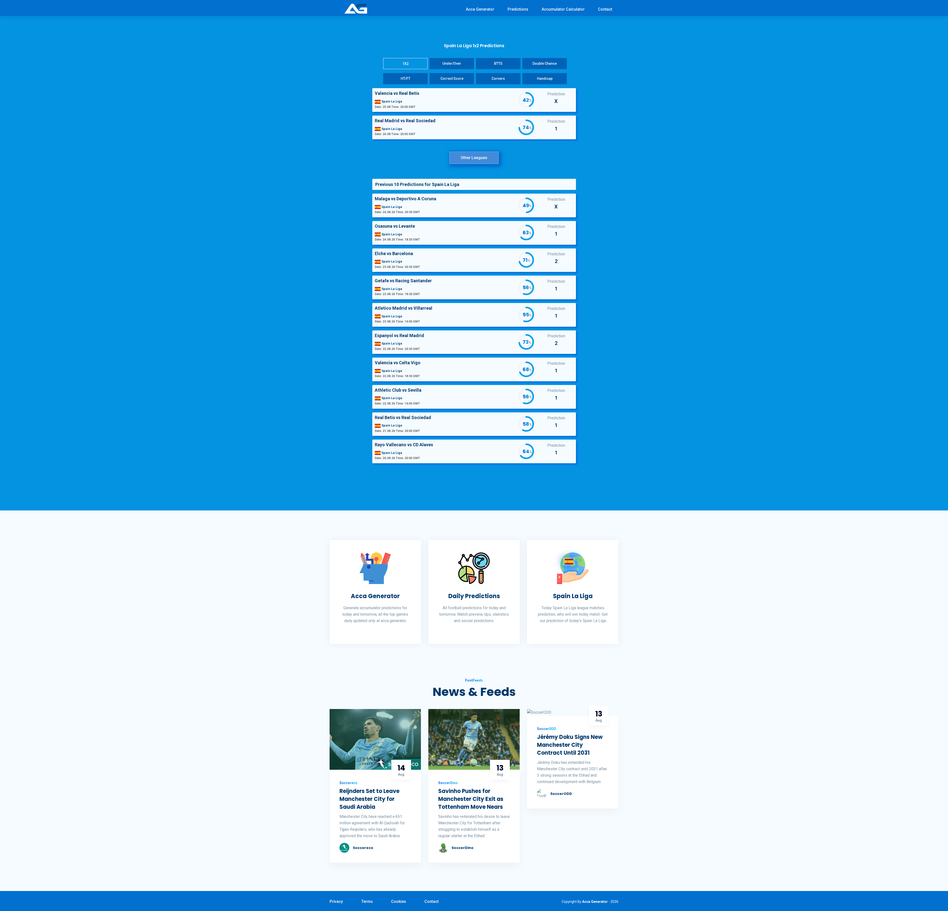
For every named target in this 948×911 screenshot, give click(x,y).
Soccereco (363, 847)
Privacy (336, 901)
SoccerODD (561, 793)
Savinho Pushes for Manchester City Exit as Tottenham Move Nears (470, 799)
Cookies (398, 901)
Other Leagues (474, 157)
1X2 (405, 64)
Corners (498, 79)
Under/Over (451, 63)
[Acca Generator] (355, 8)
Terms (367, 901)
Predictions (518, 9)
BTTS (498, 63)
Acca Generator (480, 9)
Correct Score (451, 79)
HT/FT (405, 79)
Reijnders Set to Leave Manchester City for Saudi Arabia (369, 799)
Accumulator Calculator (563, 9)
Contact (605, 9)
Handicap (545, 79)
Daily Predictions (474, 596)
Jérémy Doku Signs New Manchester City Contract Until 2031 (570, 745)
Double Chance (545, 63)
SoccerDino (463, 847)
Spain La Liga (573, 596)
